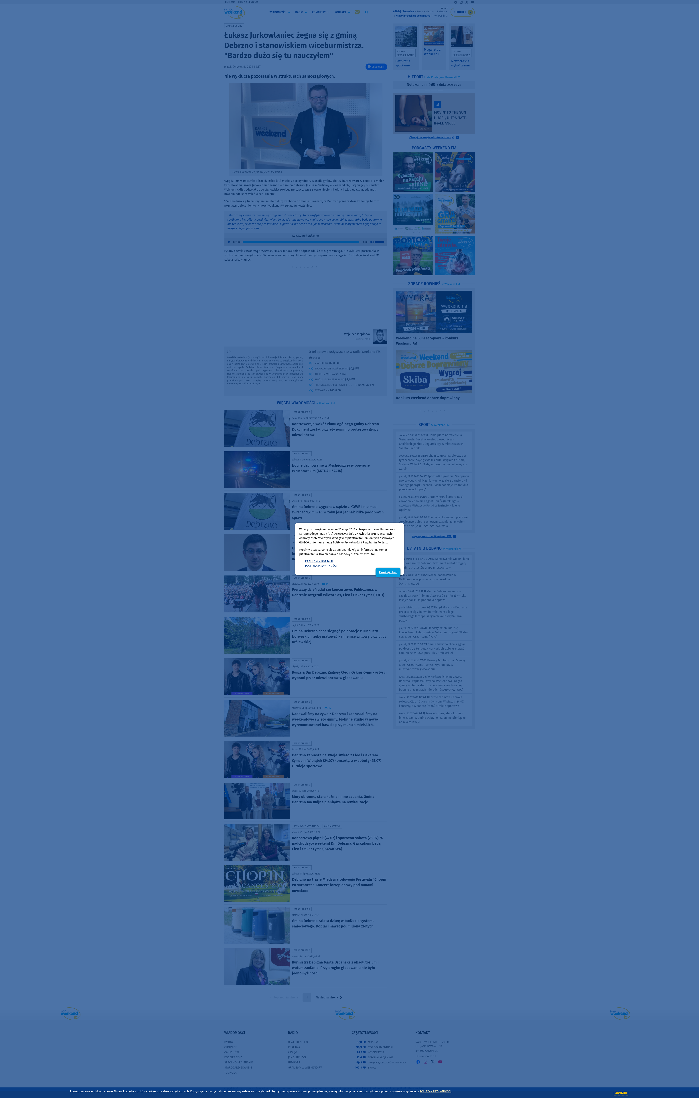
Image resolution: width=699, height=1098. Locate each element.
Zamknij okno (388, 572)
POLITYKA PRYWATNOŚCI (321, 565)
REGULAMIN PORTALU (319, 561)
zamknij (621, 1092)
